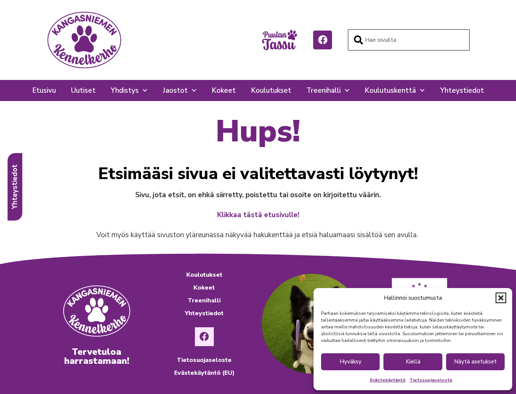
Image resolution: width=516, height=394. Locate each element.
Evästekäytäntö (388, 380)
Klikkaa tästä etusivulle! (258, 215)
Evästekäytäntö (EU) (204, 373)
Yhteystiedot (462, 90)
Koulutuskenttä (390, 90)
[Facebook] (322, 40)
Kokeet (224, 90)
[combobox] (409, 40)
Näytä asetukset (475, 361)
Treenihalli (323, 90)
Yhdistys (125, 90)
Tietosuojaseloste (431, 380)
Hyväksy (351, 361)
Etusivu (44, 90)
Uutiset (83, 90)
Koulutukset (271, 90)
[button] (501, 298)
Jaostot (175, 90)
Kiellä (413, 361)
